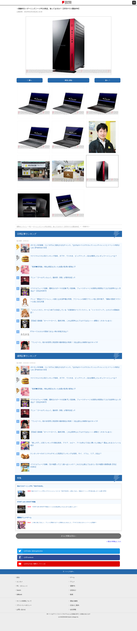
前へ (30, 80)
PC (30, 226)
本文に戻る (68, 80)
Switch (19, 590)
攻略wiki (19, 594)
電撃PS (72, 586)
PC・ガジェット (22, 586)
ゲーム (72, 577)
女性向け (73, 590)
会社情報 (73, 609)
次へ (106, 80)
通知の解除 (74, 601)
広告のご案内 (74, 605)
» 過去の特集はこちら (113, 541)
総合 (18, 577)
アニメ (72, 581)
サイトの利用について (24, 601)
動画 (71, 594)
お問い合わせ (21, 609)
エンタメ (20, 581)
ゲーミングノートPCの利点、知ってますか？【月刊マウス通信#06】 (56, 226)
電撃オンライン (22, 226)
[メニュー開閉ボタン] (134, 2)
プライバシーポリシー (24, 605)
